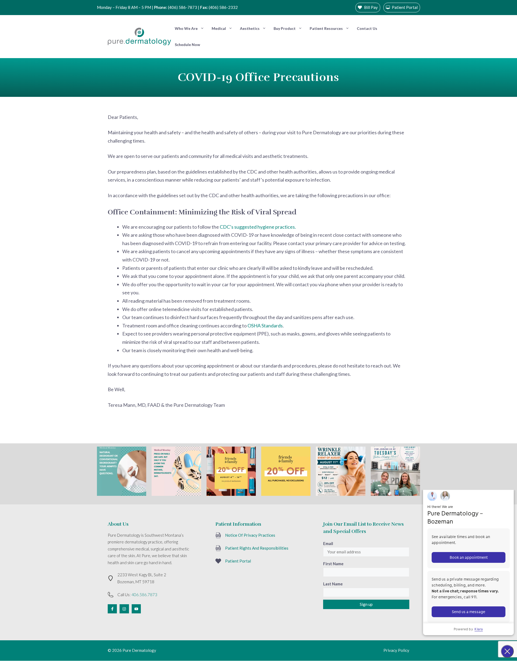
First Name (333, 563)
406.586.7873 (144, 594)
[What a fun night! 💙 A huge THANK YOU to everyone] (395, 471)
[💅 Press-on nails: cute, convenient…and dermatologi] (176, 471)
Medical (219, 28)
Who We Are (186, 28)
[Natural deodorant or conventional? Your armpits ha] (121, 471)
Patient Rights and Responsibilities (256, 548)
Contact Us (367, 28)
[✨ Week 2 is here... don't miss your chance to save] (285, 471)
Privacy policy (396, 650)
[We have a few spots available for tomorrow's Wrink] (340, 471)
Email (328, 543)
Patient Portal (238, 561)
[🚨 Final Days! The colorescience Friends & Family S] (231, 471)
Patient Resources (326, 28)
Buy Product (285, 28)
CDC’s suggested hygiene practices (257, 227)
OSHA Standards (265, 325)
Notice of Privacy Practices (250, 535)
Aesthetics (250, 28)
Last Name (333, 583)
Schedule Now (187, 44)
